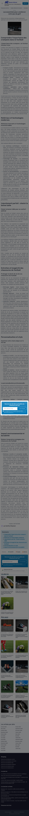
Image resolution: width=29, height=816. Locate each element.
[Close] (25, 403)
